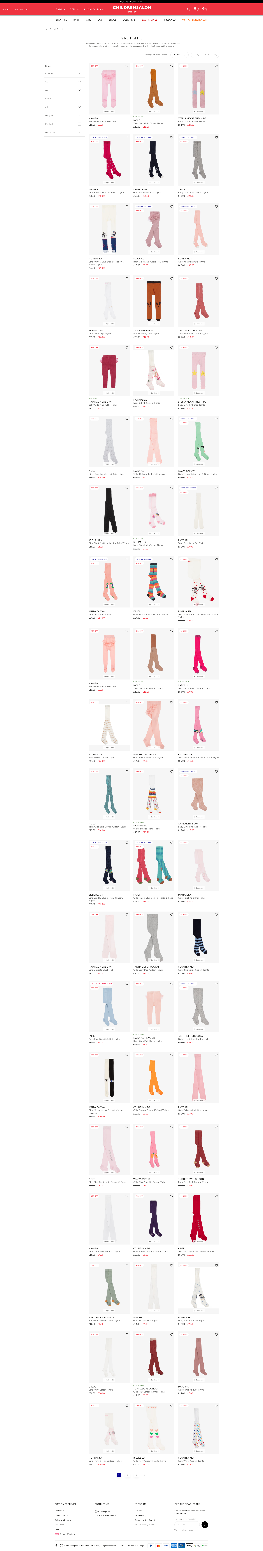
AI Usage (140, 1546)
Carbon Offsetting (65, 1534)
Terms (121, 1546)
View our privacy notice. (183, 1530)
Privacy (131, 1546)
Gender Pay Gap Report (145, 1520)
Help (57, 1529)
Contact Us (59, 1511)
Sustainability (140, 1515)
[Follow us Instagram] (61, 1546)
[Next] (144, 1475)
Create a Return (61, 1515)
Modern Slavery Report (144, 1525)
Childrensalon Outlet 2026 (88, 1546)
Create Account (21, 9)
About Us (138, 1511)
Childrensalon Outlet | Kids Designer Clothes (132, 9)
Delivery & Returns (63, 1520)
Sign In (5, 9)
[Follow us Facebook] (56, 1546)
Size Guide (59, 1525)
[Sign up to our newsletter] (205, 1524)
